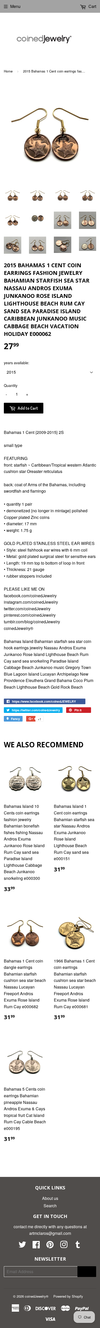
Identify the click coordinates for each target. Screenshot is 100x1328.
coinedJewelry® (36, 1296)
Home (8, 71)
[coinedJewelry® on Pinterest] (50, 1246)
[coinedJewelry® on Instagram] (64, 1246)
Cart (91, 6)
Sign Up (87, 1271)
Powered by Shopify (68, 1296)
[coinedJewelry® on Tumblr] (78, 1246)
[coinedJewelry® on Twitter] (22, 1246)
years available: (16, 362)
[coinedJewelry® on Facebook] (36, 1246)
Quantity (10, 385)
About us (50, 1198)
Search (50, 1206)
